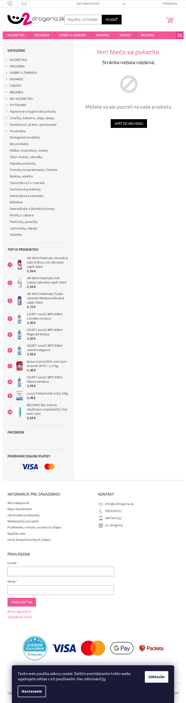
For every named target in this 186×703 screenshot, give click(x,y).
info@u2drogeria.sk (119, 504)
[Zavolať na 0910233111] (15, 3)
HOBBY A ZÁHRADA (23, 72)
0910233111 (113, 511)
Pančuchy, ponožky (24, 222)
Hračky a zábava (21, 215)
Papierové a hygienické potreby (33, 111)
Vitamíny (16, 234)
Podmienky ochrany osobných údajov (35, 527)
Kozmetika (17, 131)
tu (103, 679)
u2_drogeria (114, 525)
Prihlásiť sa (21, 602)
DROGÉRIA (17, 66)
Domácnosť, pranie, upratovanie (33, 124)
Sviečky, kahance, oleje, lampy (32, 118)
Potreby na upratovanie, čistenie (33, 170)
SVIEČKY (16, 85)
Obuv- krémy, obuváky (26, 157)
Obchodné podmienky (24, 515)
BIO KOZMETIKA (21, 98)
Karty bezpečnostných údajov (29, 539)
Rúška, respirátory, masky (29, 150)
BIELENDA (16, 92)
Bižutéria (16, 202)
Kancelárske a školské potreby (32, 208)
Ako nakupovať (88, 4)
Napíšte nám (16, 533)
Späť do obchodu (129, 123)
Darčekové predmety (25, 189)
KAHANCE (16, 79)
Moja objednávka (20, 509)
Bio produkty (19, 144)
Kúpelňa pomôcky (23, 163)
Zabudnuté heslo (20, 617)
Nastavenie (32, 691)
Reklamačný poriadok (23, 521)
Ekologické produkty (25, 137)
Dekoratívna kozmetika (26, 196)
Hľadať (112, 19)
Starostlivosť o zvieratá (27, 183)
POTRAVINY (18, 105)
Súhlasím (156, 677)
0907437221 (113, 518)
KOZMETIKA (18, 60)
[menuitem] (16, 35)
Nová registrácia (19, 611)
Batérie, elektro (21, 176)
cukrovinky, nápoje (23, 228)
